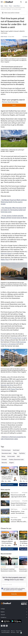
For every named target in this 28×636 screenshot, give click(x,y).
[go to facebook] (4, 626)
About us (13, 630)
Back (2, 6)
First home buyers (6, 450)
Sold (18, 456)
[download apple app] (6, 621)
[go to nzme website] (24, 603)
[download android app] (16, 621)
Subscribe (14, 594)
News (10, 6)
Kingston (11, 462)
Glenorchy (4, 462)
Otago (15, 453)
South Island (16, 450)
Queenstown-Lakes (6, 453)
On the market (11, 456)
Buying (3, 456)
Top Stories (22, 453)
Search (14, 105)
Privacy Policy (19, 630)
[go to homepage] (8, 2)
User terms (13, 632)
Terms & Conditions (5, 632)
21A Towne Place (13, 389)
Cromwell (4, 459)
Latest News (16, 6)
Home (6, 6)
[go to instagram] (2, 626)
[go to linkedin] (7, 626)
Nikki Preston (4, 36)
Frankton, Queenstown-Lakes (16, 459)
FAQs (17, 632)
